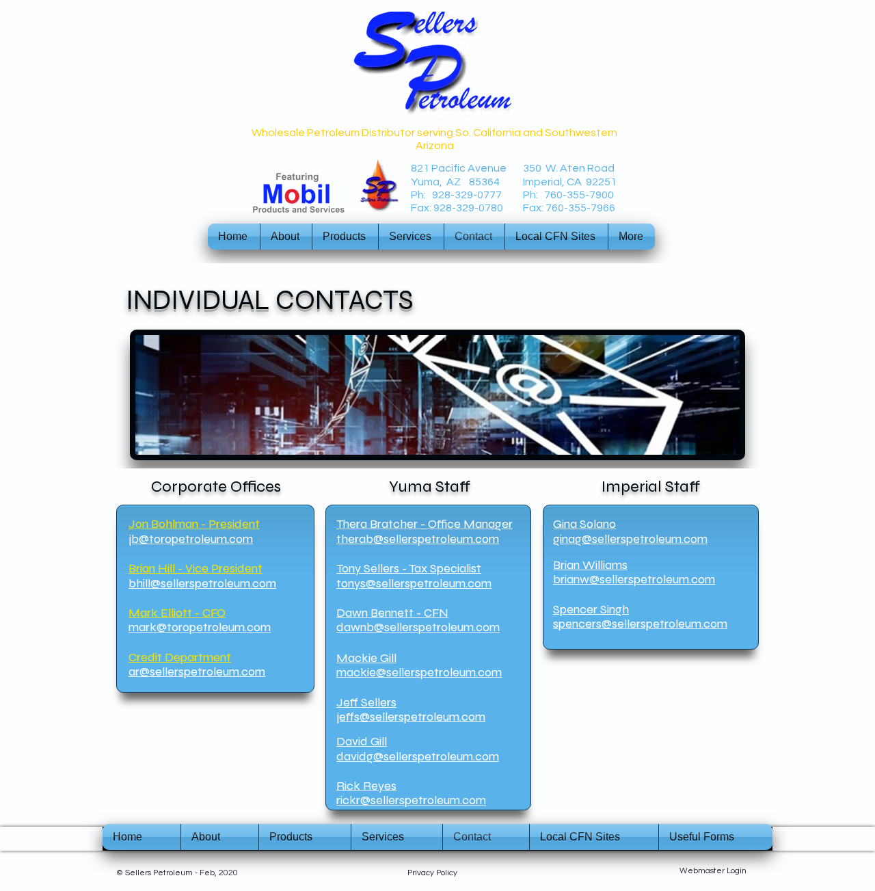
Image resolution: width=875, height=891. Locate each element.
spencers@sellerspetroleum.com (640, 623)
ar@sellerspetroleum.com (197, 671)
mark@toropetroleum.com (200, 627)
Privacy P (424, 872)
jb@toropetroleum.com (191, 538)
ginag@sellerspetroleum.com (630, 538)
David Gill (361, 741)
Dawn (352, 612)
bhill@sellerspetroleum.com (202, 583)
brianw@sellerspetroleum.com (634, 579)
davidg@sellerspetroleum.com (417, 756)
